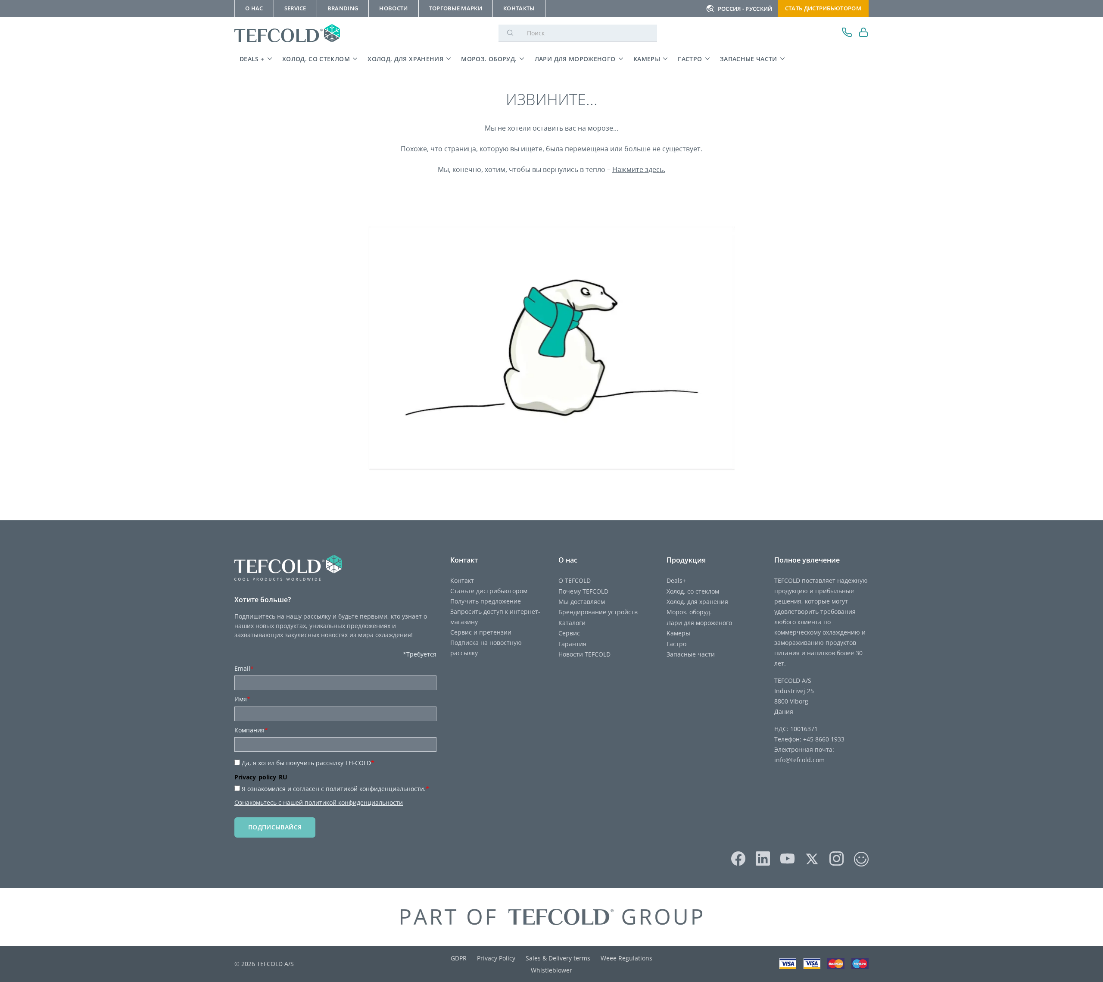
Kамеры (646, 59)
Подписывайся (275, 827)
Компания (251, 730)
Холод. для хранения (405, 59)
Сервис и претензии (480, 632)
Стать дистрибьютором (823, 8)
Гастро (690, 59)
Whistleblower (551, 970)
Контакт (462, 580)
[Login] (864, 33)
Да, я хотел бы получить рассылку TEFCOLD (308, 763)
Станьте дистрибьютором (488, 591)
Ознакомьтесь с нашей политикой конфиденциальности (318, 802)
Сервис (569, 633)
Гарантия (572, 644)
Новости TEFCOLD (584, 654)
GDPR (459, 958)
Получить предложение (485, 601)
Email (244, 668)
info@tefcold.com (799, 760)
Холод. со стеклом (316, 59)
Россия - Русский (745, 9)
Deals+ (676, 580)
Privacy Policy (496, 958)
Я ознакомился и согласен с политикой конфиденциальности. (335, 789)
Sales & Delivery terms (558, 958)
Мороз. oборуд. (489, 59)
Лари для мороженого (575, 59)
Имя (242, 699)
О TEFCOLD (574, 580)
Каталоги (572, 623)
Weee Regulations (626, 958)
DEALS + (252, 59)
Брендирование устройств (598, 612)
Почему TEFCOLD (583, 591)
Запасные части (748, 59)
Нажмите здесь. (638, 169)
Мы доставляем (581, 601)
